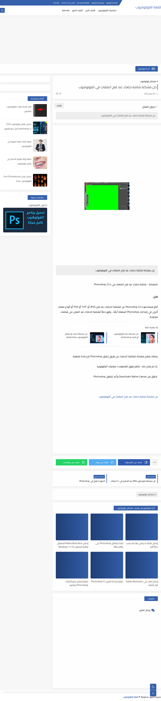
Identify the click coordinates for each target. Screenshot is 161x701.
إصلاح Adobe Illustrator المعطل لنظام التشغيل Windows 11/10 (72, 545)
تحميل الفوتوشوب (37, 205)
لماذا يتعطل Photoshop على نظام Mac (109, 545)
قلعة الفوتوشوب (148, 7)
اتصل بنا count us (68, 3)
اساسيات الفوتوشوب (107, 10)
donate (56, 3)
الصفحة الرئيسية (112, 3)
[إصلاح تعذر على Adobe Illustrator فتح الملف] (141, 565)
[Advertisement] (80, 40)
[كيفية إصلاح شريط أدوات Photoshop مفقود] (72, 565)
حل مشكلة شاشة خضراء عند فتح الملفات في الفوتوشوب (128, 115)
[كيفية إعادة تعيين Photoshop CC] (107, 565)
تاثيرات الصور (77, 10)
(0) (57, 93)
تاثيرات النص (90, 10)
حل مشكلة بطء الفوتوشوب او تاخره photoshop (126, 335)
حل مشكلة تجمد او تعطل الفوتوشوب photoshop (76, 335)
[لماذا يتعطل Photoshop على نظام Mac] (107, 527)
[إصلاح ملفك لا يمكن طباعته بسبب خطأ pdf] (141, 527)
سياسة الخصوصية (98, 3)
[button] (134, 462)
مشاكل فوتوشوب (148, 81)
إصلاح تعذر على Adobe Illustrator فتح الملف (142, 583)
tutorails (66, 10)
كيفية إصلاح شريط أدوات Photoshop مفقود (76, 583)
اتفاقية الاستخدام (83, 3)
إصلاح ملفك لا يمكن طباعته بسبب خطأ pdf (142, 545)
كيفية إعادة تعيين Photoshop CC (107, 581)
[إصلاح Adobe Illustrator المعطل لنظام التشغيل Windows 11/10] (72, 527)
